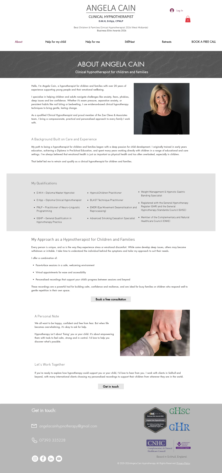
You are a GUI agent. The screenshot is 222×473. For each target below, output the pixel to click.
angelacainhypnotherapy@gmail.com (68, 425)
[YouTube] (59, 458)
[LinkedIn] (51, 458)
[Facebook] (43, 458)
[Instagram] (35, 458)
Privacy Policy (183, 463)
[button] (188, 19)
